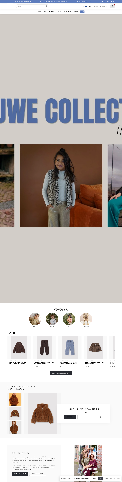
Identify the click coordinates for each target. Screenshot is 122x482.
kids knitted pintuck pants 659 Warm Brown (44, 362)
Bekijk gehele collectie (60, 373)
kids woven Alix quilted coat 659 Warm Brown (17, 362)
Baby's (45, 11)
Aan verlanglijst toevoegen (89, 417)
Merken (76, 11)
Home (39, 11)
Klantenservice (111, 1)
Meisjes (59, 11)
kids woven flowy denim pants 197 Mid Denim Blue (68, 362)
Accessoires (68, 11)
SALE (82, 11)
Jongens (51, 11)
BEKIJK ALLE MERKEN (20, 474)
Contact (103, 1)
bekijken (69, 417)
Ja (100, 478)
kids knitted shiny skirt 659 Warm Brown (94, 362)
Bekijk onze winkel (38, 474)
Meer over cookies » (115, 478)
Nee (106, 478)
